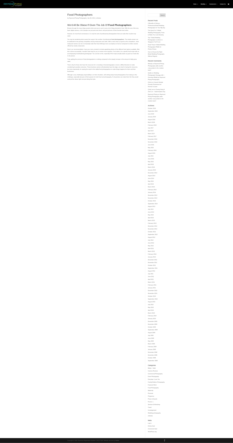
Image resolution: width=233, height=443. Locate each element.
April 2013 (151, 217)
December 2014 (152, 173)
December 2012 (152, 226)
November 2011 (152, 262)
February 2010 (152, 315)
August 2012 (151, 237)
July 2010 (150, 304)
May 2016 (151, 147)
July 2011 (150, 273)
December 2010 (152, 290)
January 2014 (152, 192)
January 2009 (152, 349)
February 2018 (152, 125)
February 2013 (152, 223)
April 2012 (151, 248)
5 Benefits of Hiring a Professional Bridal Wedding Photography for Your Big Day (156, 25)
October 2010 (152, 296)
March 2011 (151, 282)
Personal (150, 393)
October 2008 (152, 358)
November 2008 (152, 355)
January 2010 (152, 318)
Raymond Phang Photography (77, 18)
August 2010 (151, 301)
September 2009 (153, 329)
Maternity (150, 390)
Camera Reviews (153, 371)
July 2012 (150, 240)
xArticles (98, 18)
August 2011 (151, 271)
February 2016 (152, 150)
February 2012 (152, 254)
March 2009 (151, 343)
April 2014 (151, 184)
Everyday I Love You (154, 379)
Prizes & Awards (152, 399)
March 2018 (151, 122)
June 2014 (151, 178)
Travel (149, 407)
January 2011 (152, 288)
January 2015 (152, 170)
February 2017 (152, 136)
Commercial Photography (155, 373)
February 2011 (152, 285)
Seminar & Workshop (154, 404)
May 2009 (151, 341)
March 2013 (151, 220)
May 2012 (151, 245)
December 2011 (152, 259)
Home (195, 4)
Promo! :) (150, 401)
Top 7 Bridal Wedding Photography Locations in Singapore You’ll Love (155, 40)
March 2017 (151, 133)
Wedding (203, 4)
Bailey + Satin (152, 368)
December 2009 (152, 321)
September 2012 (153, 234)
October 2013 (152, 201)
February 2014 (152, 189)
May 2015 (151, 161)
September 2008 (153, 360)
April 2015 (151, 164)
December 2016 (152, 139)
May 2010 (151, 307)
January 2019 (152, 116)
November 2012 (152, 229)
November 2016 (152, 142)
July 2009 (150, 335)
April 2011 (151, 279)
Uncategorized (152, 410)
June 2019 (151, 114)
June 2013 (151, 212)
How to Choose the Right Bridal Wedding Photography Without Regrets (156, 54)
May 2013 (151, 215)
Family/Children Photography (156, 382)
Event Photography (153, 376)
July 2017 (150, 128)
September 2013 (153, 203)
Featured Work (152, 385)
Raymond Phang (153, 94)
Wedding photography (154, 413)
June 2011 (151, 276)
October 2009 (152, 327)
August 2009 (151, 332)
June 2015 (151, 159)
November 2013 (152, 198)
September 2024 (153, 111)
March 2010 (151, 313)
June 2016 (151, 144)
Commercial (212, 4)
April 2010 (151, 310)
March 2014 (151, 187)
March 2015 (151, 167)
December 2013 (152, 195)
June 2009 (151, 338)
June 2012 (151, 243)
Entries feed (151, 426)
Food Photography (153, 387)
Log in (149, 423)
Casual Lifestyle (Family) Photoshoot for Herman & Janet (155, 84)
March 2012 (151, 251)
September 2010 (153, 299)
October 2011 (152, 265)
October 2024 (152, 108)
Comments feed (152, 429)
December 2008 (152, 352)
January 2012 (152, 257)
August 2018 (151, 119)
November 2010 (152, 293)
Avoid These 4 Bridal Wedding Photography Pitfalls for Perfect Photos (156, 47)
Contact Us (223, 4)
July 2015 (150, 156)
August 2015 (151, 153)
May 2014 (151, 181)
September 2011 (152, 268)
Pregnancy (151, 396)
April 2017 (151, 130)
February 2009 (152, 346)
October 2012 (152, 231)
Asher (117, 440)
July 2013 (150, 209)
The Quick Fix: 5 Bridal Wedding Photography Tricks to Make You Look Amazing (156, 33)
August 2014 (151, 175)
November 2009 (152, 324)
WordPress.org (152, 431)
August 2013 (151, 206)
